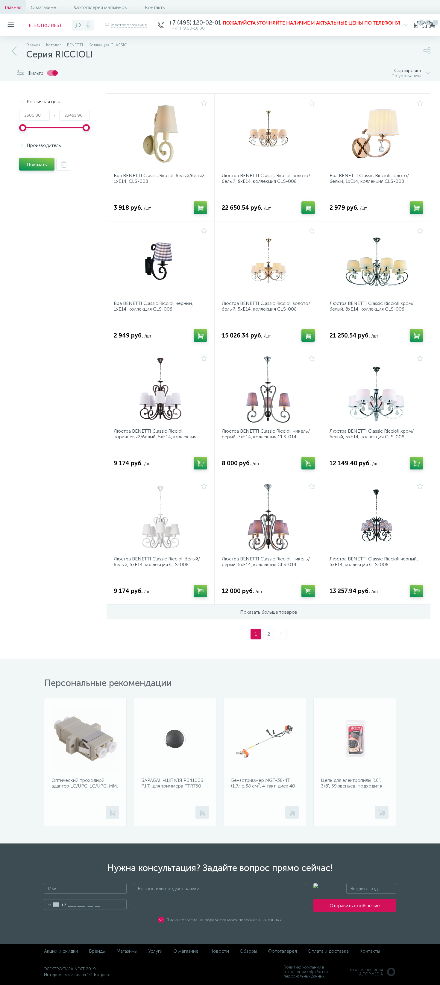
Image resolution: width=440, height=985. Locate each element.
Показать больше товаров (268, 612)
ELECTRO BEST (45, 25)
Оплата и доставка (328, 951)
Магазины (126, 951)
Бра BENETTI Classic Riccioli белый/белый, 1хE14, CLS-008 (160, 178)
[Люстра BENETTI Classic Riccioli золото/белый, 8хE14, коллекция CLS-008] (268, 134)
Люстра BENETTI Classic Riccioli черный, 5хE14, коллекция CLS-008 (374, 561)
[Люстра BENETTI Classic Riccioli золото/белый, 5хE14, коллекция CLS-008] (268, 262)
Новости (219, 951)
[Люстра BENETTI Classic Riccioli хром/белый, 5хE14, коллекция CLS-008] (376, 389)
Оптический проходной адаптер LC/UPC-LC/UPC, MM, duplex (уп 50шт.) (84, 785)
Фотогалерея (282, 951)
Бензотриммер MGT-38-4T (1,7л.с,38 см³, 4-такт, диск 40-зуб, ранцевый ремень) (264, 785)
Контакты (155, 7)
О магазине (43, 7)
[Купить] (200, 207)
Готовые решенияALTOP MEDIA (366, 971)
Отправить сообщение (355, 905)
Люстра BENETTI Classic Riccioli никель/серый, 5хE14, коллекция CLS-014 (266, 561)
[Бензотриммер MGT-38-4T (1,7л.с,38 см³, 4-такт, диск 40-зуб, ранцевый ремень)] (265, 739)
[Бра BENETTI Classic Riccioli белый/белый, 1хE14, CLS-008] (160, 134)
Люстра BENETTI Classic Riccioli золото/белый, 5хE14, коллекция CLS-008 (266, 306)
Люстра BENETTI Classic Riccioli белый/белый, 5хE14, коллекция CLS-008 (157, 561)
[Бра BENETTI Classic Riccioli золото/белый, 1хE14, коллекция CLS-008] (376, 134)
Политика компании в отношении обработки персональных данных (305, 971)
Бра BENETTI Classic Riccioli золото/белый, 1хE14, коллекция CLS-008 (369, 178)
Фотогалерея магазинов (100, 7)
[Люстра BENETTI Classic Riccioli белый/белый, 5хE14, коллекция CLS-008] (160, 517)
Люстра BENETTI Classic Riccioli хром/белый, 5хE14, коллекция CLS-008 (372, 434)
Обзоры (248, 951)
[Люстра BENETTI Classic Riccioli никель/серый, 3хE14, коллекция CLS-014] (268, 389)
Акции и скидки (61, 951)
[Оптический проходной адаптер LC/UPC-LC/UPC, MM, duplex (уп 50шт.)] (85, 739)
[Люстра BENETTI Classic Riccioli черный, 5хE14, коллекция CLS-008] (376, 517)
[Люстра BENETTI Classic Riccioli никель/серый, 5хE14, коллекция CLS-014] (268, 517)
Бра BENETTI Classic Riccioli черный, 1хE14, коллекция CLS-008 (153, 306)
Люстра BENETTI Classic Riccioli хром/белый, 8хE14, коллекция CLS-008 (372, 306)
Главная (13, 7)
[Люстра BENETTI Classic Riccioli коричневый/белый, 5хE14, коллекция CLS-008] (160, 389)
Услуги (155, 951)
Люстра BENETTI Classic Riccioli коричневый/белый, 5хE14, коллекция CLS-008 (155, 436)
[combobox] (55, 904)
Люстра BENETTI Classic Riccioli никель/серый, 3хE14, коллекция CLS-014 (266, 434)
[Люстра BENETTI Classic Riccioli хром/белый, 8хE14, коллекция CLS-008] (376, 262)
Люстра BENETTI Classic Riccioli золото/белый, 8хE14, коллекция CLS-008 (266, 178)
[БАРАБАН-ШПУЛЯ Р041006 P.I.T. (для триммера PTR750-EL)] (175, 739)
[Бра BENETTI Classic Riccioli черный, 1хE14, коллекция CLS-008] (160, 262)
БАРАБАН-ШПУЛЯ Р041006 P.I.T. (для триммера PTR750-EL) (172, 785)
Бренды (97, 951)
